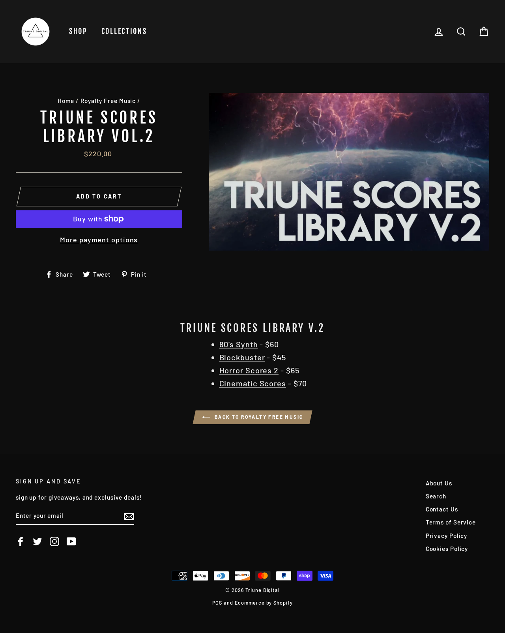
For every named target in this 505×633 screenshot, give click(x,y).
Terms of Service (451, 522)
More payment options (99, 239)
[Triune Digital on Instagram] (54, 541)
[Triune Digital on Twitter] (37, 541)
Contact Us (442, 509)
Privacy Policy (447, 535)
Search (436, 496)
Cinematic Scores (252, 383)
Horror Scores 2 (249, 370)
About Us (439, 483)
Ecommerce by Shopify (264, 602)
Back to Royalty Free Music (258, 417)
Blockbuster (242, 357)
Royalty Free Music (108, 100)
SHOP (78, 31)
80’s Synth (238, 344)
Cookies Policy (447, 548)
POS (217, 602)
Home (66, 100)
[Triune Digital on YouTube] (71, 541)
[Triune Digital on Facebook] (20, 541)
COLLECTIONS (124, 31)
